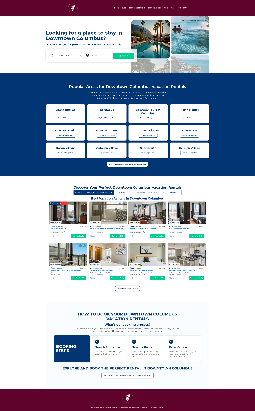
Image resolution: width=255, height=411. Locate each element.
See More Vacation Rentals (127, 288)
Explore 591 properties (148, 135)
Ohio (52, 274)
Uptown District (101, 232)
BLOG (124, 8)
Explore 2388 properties (107, 118)
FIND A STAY (182, 8)
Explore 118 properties (107, 153)
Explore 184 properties (189, 135)
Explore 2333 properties (148, 118)
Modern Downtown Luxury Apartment (143, 228)
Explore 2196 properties (65, 135)
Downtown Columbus (181, 274)
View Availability (78, 236)
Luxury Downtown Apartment (179, 228)
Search (123, 55)
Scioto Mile (60, 232)
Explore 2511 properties (65, 118)
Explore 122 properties (65, 153)
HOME (116, 8)
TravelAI (133, 407)
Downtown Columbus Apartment (141, 270)
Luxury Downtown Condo (60, 228)
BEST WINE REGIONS (137, 8)
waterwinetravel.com (98, 407)
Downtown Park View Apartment (102, 270)
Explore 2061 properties (107, 135)
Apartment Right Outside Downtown (182, 270)
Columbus (53, 232)
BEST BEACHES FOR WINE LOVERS (161, 8)
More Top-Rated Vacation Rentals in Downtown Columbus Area (127, 375)
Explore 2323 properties (189, 118)
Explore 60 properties (189, 153)
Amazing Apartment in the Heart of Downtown (106, 228)
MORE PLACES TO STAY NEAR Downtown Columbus (127, 164)
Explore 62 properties (148, 153)
